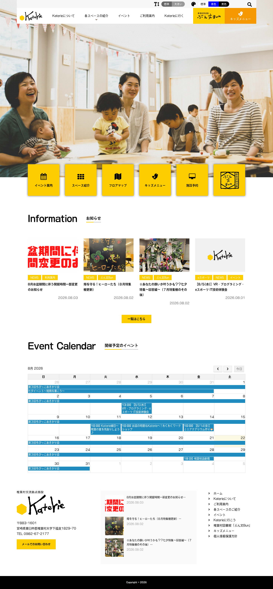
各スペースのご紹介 (227, 509)
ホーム (218, 493)
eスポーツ (204, 277)
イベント (124, 15)
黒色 (224, 4)
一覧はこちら (136, 318)
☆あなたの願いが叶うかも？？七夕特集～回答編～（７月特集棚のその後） (163, 289)
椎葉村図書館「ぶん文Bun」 (233, 525)
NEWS (34, 277)
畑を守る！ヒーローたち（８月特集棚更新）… (154, 518)
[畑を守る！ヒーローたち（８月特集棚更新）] (109, 254)
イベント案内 (44, 185)
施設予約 (192, 185)
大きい (178, 4)
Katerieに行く (174, 15)
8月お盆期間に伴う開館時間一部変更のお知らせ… (156, 497)
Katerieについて (63, 15)
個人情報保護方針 (225, 536)
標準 (203, 4)
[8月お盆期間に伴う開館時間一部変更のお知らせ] (53, 254)
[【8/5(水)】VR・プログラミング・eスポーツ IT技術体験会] (220, 254)
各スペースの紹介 (96, 15)
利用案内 (50, 277)
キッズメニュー (240, 18)
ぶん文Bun (106, 277)
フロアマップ (118, 185)
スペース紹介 (81, 185)
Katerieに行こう (225, 520)
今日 (239, 368)
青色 (213, 4)
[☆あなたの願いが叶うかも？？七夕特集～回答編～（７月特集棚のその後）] (164, 254)
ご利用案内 (147, 15)
